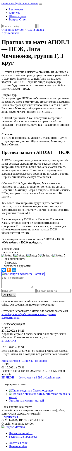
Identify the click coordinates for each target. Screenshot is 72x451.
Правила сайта (18, 446)
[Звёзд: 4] (46, 255)
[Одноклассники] (9, 270)
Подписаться (9, 416)
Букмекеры (16, 9)
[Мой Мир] (14, 270)
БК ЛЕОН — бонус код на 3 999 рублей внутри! (31, 377)
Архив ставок (10, 33)
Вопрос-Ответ (18, 19)
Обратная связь (18, 442)
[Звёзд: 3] (33, 255)
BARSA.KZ (8, 340)
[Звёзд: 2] (20, 255)
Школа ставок (17, 16)
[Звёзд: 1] (7, 255)
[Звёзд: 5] (58, 255)
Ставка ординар (42, 390)
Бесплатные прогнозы (23, 436)
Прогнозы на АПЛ (20, 433)
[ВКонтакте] (3, 270)
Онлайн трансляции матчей (26, 400)
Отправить (9, 294)
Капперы (14, 12)
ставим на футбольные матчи (19, 3)
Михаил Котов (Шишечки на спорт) (24, 360)
